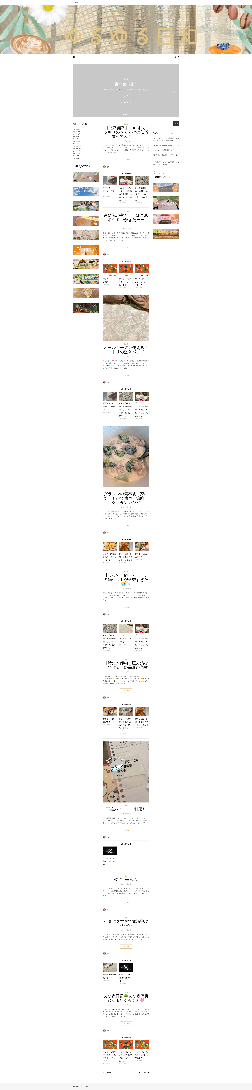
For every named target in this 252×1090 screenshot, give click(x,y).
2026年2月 (76, 141)
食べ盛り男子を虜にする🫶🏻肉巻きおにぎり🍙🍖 (126, 557)
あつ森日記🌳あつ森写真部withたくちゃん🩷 (126, 998)
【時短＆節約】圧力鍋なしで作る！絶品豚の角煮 (126, 665)
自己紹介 (75, 2)
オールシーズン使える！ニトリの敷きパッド (126, 349)
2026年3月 (76, 139)
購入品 (126, 79)
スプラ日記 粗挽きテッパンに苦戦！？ (109, 278)
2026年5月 (76, 134)
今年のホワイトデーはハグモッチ (109, 190)
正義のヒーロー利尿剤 (126, 809)
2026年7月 (76, 132)
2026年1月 (76, 144)
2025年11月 (77, 146)
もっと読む (126, 96)
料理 (126, 490)
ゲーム (123, 212)
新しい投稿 (143, 1072)
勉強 (126, 876)
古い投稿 (108, 1072)
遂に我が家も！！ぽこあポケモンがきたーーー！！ (126, 219)
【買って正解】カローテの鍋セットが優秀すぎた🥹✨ (126, 579)
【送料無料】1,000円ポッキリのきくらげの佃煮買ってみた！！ (126, 132)
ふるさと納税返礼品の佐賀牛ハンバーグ (109, 557)
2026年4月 (76, 136)
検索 (176, 124)
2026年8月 (76, 129)
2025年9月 (76, 151)
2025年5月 (76, 156)
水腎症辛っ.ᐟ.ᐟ (126, 879)
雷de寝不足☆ (126, 83)
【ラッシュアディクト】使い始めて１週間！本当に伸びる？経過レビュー (125, 193)
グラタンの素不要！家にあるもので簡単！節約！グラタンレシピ (126, 498)
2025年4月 (76, 158)
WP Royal (85, 1086)
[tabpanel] (126, 90)
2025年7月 (76, 153)
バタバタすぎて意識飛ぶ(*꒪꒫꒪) (126, 923)
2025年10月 (77, 149)
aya (108, 167)
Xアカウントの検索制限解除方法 (109, 861)
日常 (126, 805)
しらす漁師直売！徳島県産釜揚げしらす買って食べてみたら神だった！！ (141, 193)
